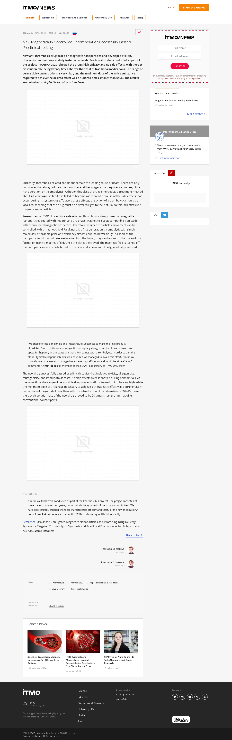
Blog (140, 17)
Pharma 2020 (76, 582)
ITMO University (181, 183)
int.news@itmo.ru (171, 158)
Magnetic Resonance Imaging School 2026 (176, 100)
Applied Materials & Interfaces (104, 582)
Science (29, 17)
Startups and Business (74, 17)
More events (195, 114)
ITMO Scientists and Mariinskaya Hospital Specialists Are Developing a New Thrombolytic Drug (80, 661)
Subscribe (179, 66)
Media (81, 715)
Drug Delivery (58, 588)
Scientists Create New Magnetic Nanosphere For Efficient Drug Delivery (44, 660)
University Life (103, 17)
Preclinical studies (79, 588)
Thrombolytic (58, 582)
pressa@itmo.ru (124, 699)
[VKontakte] (139, 32)
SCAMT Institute (56, 605)
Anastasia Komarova (112, 549)
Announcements (167, 93)
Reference (29, 522)
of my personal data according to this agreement (179, 78)
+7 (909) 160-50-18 (125, 694)
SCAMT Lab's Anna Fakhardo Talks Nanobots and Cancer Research (119, 660)
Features (125, 17)
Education (48, 17)
